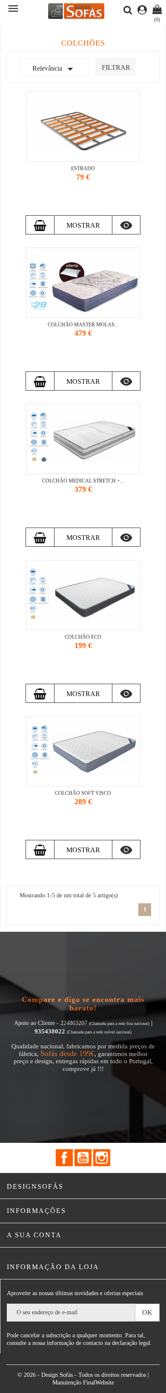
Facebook (64, 1157)
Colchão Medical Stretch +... (83, 481)
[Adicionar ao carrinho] (40, 224)
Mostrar (83, 225)
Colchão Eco (83, 637)
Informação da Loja (53, 1266)
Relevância (54, 69)
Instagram (101, 1157)
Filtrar (116, 67)
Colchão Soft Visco (83, 793)
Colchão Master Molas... (83, 325)
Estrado (83, 168)
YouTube (83, 1157)
